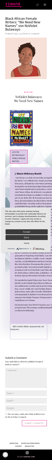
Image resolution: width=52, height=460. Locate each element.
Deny (26, 237)
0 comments (34, 33)
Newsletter (29, 446)
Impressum (14, 443)
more (26, 243)
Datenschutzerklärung (30, 443)
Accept (26, 231)
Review (26, 33)
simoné (10, 33)
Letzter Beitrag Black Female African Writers (18, 157)
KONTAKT (18, 446)
